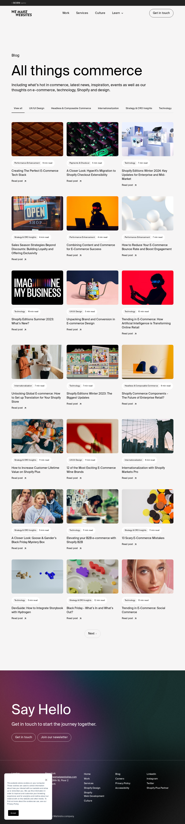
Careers (119, 779)
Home (87, 774)
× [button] (46, 779)
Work (65, 13)
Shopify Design (92, 788)
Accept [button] (13, 813)
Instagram (152, 779)
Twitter (150, 783)
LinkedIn (151, 774)
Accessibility (122, 788)
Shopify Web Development (94, 794)
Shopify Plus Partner (158, 788)
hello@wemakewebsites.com (61, 777)
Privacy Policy (122, 783)
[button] (117, 13)
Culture (100, 13)
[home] (25, 13)
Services (82, 13)
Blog (117, 774)
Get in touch (161, 13)
